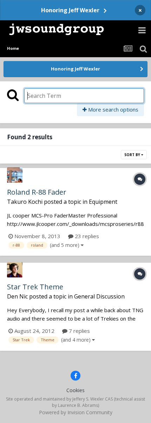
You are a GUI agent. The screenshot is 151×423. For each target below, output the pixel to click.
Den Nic (17, 296)
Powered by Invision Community (75, 412)
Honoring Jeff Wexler (70, 10)
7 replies (78, 330)
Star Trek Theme (35, 286)
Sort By (132, 154)
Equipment (103, 202)
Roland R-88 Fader (36, 192)
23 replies (86, 236)
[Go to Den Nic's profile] (14, 269)
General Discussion (99, 296)
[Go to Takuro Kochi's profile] (14, 175)
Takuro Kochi (24, 202)
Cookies (75, 390)
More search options (112, 109)
